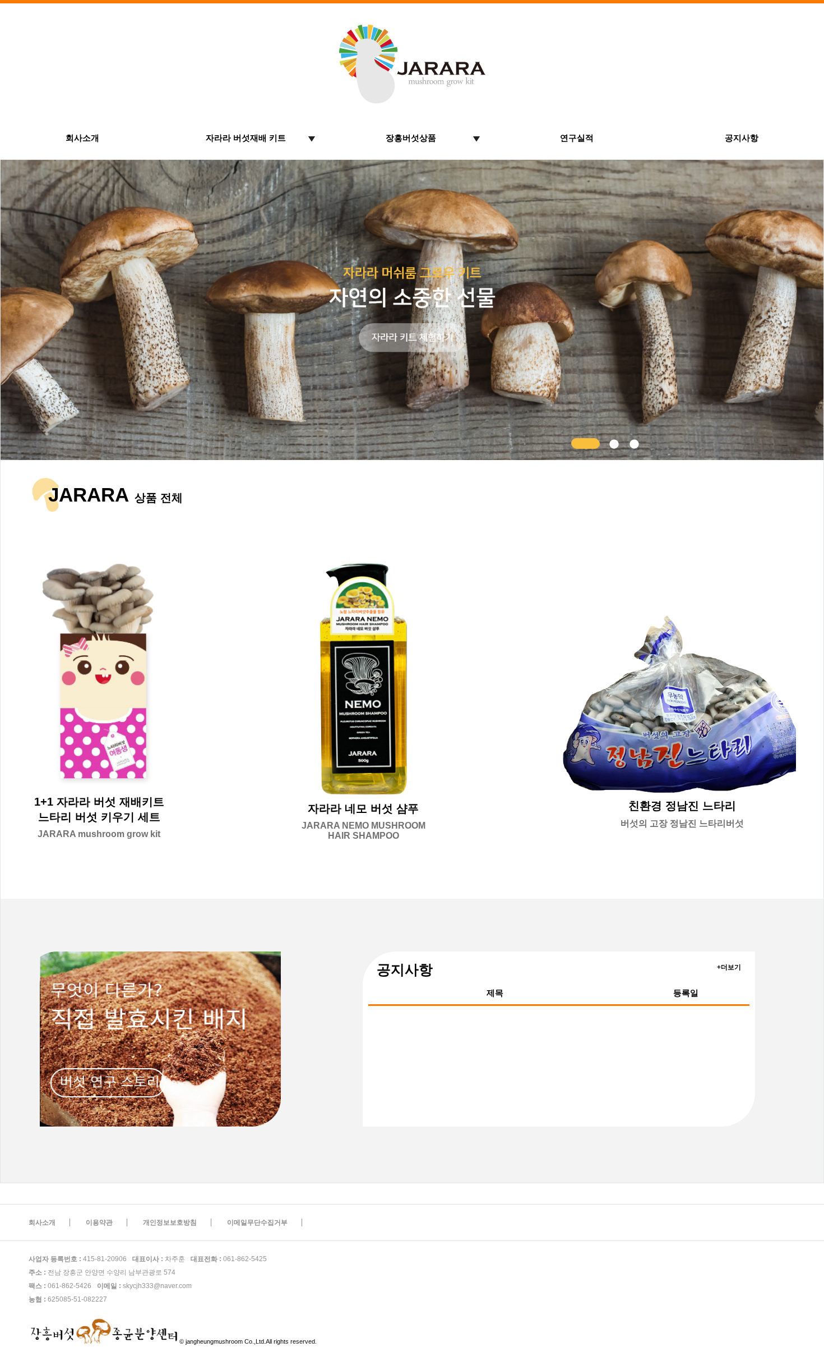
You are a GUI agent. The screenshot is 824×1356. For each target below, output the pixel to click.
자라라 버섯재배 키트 (246, 138)
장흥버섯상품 (411, 138)
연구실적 (577, 138)
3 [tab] (633, 444)
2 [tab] (613, 444)
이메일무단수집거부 (257, 1222)
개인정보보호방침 (170, 1222)
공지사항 (741, 138)
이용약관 (99, 1222)
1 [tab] (577, 444)
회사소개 (82, 138)
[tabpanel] (412, 310)
